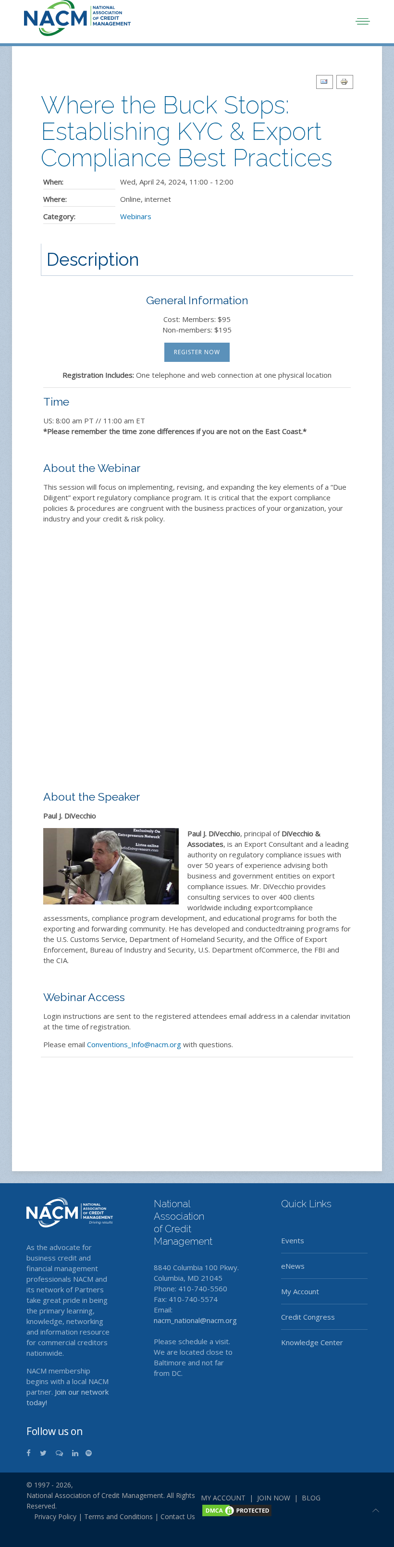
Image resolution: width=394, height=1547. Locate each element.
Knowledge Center (312, 1342)
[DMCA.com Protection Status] (237, 1509)
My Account (300, 1291)
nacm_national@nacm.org (195, 1320)
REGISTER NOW (197, 352)
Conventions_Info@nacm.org (134, 1044)
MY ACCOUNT (223, 1497)
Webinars (135, 216)
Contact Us (177, 1516)
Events (292, 1240)
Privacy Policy (51, 1516)
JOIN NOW (273, 1497)
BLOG (311, 1497)
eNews (293, 1266)
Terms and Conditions (118, 1516)
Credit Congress (308, 1317)
